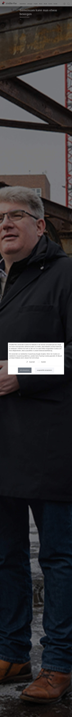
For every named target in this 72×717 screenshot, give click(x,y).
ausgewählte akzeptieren (44, 370)
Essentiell (32, 362)
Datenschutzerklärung (45, 350)
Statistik (43, 362)
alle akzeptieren (24, 370)
